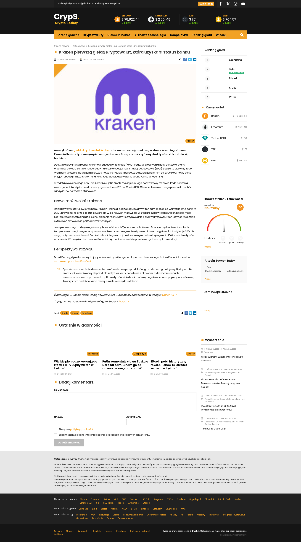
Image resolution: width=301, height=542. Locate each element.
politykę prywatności (81, 429)
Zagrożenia (97, 518)
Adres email (133, 416)
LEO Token (108, 502)
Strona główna (68, 35)
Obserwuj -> (169, 295)
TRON (170, 499)
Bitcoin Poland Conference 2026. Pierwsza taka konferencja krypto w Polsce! (220, 383)
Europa (110, 518)
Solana (133, 499)
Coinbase (235, 60)
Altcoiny (201, 514)
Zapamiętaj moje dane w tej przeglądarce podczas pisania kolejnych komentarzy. (104, 434)
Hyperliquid (195, 499)
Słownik (70, 531)
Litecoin (146, 502)
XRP (191, 15)
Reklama (58, 531)
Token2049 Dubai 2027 (213, 428)
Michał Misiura (97, 59)
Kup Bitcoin (206, 3)
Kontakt (108, 531)
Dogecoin (158, 499)
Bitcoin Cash (224, 499)
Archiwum (58, 534)
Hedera (120, 502)
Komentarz (61, 390)
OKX (183, 508)
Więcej (221, 35)
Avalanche (133, 502)
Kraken (190, 140)
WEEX (232, 97)
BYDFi (134, 508)
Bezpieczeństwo (125, 518)
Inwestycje (214, 514)
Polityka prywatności (140, 531)
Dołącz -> (124, 301)
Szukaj (241, 35)
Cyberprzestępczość (156, 514)
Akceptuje (76, 429)
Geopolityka (179, 35)
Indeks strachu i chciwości (223, 199)
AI (182, 514)
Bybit (232, 69)
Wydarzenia (214, 340)
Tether (107, 499)
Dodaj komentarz (69, 442)
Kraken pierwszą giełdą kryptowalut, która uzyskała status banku (122, 45)
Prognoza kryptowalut (234, 514)
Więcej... (207, 310)
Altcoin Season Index (220, 260)
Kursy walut (215, 107)
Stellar (237, 499)
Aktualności (79, 45)
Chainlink (209, 499)
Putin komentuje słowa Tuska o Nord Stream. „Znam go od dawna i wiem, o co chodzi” (125, 365)
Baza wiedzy (83, 531)
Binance (145, 508)
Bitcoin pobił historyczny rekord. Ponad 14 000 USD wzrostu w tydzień (168, 365)
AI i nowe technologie (150, 35)
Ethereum (161, 15)
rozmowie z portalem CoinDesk (72, 261)
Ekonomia (93, 353)
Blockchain (81, 514)
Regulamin (121, 531)
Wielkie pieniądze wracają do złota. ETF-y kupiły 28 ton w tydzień (89, 3)
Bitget (233, 78)
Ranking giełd (202, 35)
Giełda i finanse (119, 35)
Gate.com (157, 508)
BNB (225, 15)
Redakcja (97, 531)
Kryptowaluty (93, 35)
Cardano (181, 499)
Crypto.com (171, 508)
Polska (190, 514)
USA (93, 514)
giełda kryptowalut (87, 150)
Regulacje (87, 312)
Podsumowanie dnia (133, 514)
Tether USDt (218, 138)
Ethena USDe (86, 502)
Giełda (64, 312)
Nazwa (58, 416)
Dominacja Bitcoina (218, 292)
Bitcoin (126, 15)
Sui (97, 502)
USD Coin (145, 499)
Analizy (191, 353)
